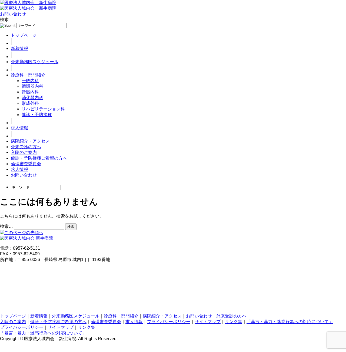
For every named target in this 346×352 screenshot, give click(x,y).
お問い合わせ (13, 14)
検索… (6, 226)
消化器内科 (32, 97)
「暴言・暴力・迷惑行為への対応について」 (290, 321)
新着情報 (19, 48)
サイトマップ (208, 321)
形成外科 (30, 103)
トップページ (24, 35)
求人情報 (19, 128)
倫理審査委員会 (26, 163)
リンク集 (233, 321)
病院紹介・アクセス (30, 141)
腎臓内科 (30, 92)
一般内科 (30, 80)
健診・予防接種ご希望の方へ (39, 158)
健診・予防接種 (37, 114)
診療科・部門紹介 (28, 75)
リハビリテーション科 (43, 109)
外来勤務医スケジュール (34, 61)
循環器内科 (32, 86)
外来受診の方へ (26, 146)
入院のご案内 (24, 152)
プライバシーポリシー (168, 321)
